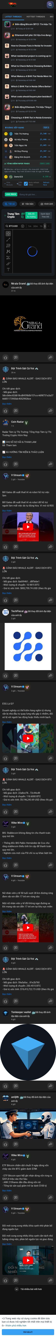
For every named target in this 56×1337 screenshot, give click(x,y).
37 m (13, 291)
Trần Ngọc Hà (20, 145)
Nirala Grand (18, 283)
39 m (13, 373)
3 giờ (13, 691)
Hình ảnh (48, 204)
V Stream (16, 475)
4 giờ (13, 880)
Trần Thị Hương (21, 134)
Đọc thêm (7, 404)
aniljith (15, 1097)
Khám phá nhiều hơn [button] (16, 1325)
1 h (12, 426)
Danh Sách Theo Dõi (45, 215)
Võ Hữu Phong (21, 139)
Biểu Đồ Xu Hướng (31, 215)
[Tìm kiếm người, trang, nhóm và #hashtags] (50, 4)
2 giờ (13, 479)
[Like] (28, 358)
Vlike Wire (17, 822)
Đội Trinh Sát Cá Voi (22, 368)
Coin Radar (17, 421)
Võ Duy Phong (21, 151)
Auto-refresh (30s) (34, 183)
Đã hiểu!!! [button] (28, 1332)
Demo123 (18, 177)
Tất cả (11, 204)
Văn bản (29, 204)
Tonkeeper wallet (21, 1012)
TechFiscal (17, 611)
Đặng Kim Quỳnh (22, 157)
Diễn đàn (20, 183)
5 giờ (13, 1213)
